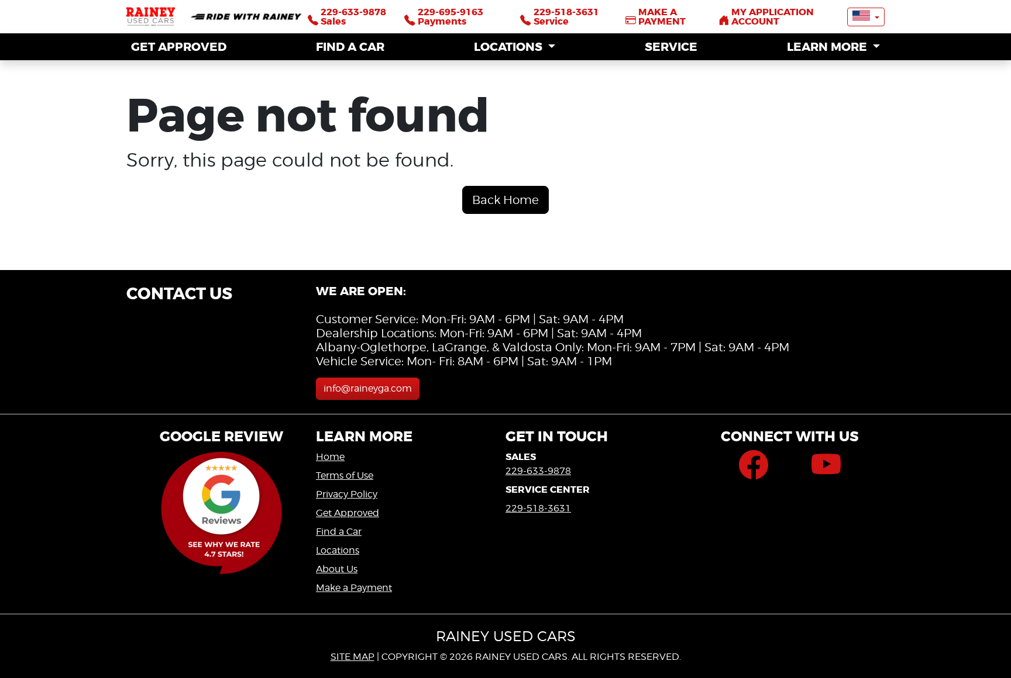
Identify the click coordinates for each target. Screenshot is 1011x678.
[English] (866, 17)
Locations (337, 550)
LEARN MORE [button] (828, 46)
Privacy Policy (346, 494)
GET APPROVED (178, 46)
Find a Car (339, 531)
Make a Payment (354, 587)
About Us (336, 569)
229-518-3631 (538, 508)
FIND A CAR (350, 46)
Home (330, 456)
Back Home (505, 200)
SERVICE (671, 46)
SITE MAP (352, 656)
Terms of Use (344, 475)
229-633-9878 (538, 470)
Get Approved (347, 512)
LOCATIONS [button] (509, 46)
